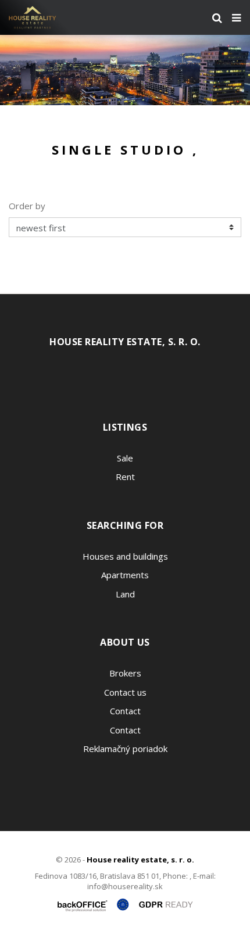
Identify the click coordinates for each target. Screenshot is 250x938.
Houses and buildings (125, 556)
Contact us (125, 692)
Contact (125, 711)
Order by (27, 206)
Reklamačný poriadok (125, 748)
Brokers (125, 673)
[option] (125, 70)
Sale (125, 458)
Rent (125, 476)
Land (125, 594)
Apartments (125, 575)
